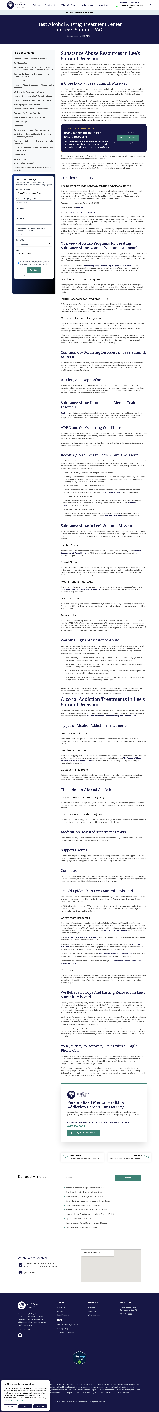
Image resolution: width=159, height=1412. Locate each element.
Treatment (50, 5)
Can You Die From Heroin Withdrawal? (81, 1227)
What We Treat (68, 5)
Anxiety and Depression (24, 81)
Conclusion (18, 126)
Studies (64, 413)
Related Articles (20, 154)
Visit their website (113, 492)
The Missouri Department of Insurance (116, 954)
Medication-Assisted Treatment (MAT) (30, 117)
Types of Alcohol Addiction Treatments (31, 109)
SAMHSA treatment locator (115, 930)
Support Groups (20, 121)
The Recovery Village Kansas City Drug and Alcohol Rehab (107, 265)
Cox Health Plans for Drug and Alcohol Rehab (84, 1192)
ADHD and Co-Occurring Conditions (29, 92)
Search (128, 1178)
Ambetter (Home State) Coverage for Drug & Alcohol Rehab (90, 1214)
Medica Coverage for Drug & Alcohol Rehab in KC (86, 1196)
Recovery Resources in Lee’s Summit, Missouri (33, 96)
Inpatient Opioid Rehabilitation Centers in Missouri (86, 1223)
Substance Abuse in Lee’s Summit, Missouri (32, 100)
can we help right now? (24, 163)
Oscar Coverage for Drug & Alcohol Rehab (83, 1205)
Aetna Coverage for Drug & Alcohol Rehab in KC (85, 1188)
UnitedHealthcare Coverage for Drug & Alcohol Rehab (88, 1201)
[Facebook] (20, 1335)
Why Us (36, 5)
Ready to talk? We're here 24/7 (79, 12)
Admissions (87, 5)
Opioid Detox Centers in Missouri (79, 1218)
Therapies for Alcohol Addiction (27, 113)
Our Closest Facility (22, 63)
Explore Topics (20, 159)
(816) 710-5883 (82, 207)
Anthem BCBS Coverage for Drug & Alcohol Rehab (86, 1210)
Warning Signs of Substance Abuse (28, 104)
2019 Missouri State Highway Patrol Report (82, 589)
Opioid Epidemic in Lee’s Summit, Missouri (32, 130)
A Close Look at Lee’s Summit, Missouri (30, 59)
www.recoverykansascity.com (82, 212)
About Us (103, 5)
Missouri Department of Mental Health (81, 937)
